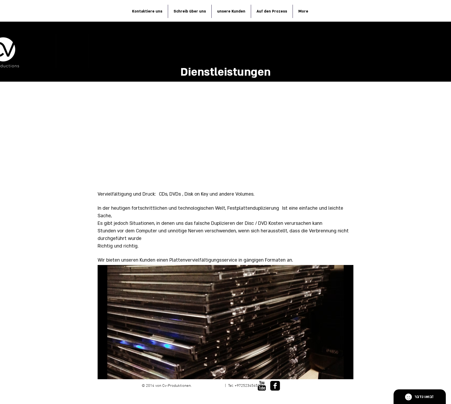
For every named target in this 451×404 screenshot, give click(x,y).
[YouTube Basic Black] (262, 386)
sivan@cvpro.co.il (208, 385)
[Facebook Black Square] (275, 386)
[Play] (244, 395)
